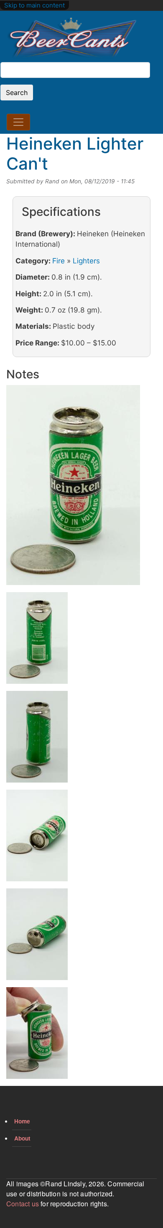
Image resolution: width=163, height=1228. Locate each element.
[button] (73, 487)
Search (17, 92)
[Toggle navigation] (18, 122)
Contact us (22, 1203)
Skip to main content (34, 5)
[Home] (72, 38)
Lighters (86, 260)
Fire (58, 260)
